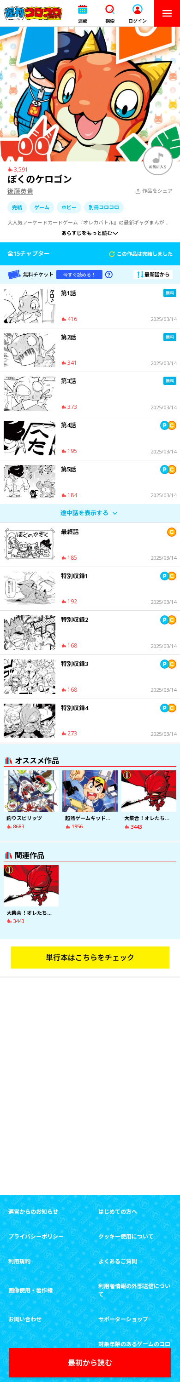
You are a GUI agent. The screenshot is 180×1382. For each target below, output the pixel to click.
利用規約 (19, 1261)
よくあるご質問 (117, 1261)
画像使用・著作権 (30, 1290)
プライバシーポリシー (36, 1236)
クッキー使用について (126, 1236)
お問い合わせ (25, 1319)
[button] (83, 13)
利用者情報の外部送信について (134, 1290)
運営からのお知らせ (33, 1212)
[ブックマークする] (158, 160)
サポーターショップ (123, 1319)
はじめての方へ (117, 1212)
